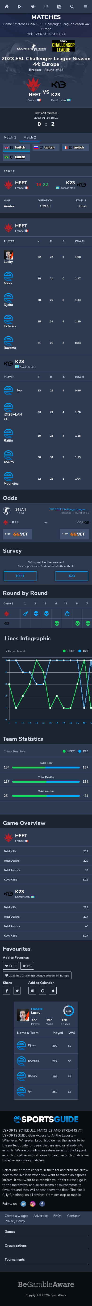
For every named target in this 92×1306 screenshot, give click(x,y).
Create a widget (16, 1216)
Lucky (8, 262)
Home (7, 24)
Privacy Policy (15, 1221)
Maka (8, 283)
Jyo (19, 390)
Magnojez (11, 483)
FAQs (57, 1216)
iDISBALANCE (13, 416)
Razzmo (10, 348)
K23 (55, 94)
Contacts (73, 1216)
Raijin (8, 440)
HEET (35, 94)
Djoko (8, 305)
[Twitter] (17, 990)
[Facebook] (6, 990)
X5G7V (9, 462)
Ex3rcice (10, 326)
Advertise (40, 1216)
